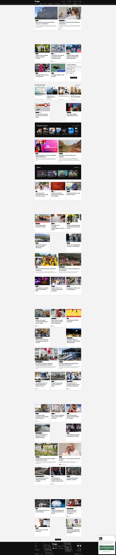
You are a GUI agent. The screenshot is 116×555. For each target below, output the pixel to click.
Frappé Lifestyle (58, 3)
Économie (69, 3)
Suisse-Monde (50, 3)
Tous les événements (74, 77)
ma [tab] (69, 66)
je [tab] (73, 66)
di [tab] (80, 66)
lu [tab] (67, 66)
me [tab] (71, 66)
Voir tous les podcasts (75, 125)
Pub (35, 543)
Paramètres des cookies (107, 551)
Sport (45, 3)
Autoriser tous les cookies (106, 546)
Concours (64, 3)
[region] (106, 544)
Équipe (36, 545)
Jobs (35, 547)
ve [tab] (75, 66)
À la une (36, 3)
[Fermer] (114, 537)
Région (41, 3)
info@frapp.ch (37, 549)
